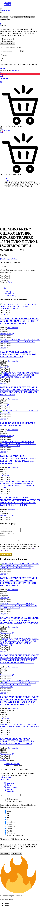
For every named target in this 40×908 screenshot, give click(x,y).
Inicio (6, 178)
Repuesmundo (12, 328)
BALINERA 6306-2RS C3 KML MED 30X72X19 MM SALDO (17, 424)
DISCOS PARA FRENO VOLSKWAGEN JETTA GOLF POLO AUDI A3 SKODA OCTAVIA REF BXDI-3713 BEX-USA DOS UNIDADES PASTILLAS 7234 (19, 659)
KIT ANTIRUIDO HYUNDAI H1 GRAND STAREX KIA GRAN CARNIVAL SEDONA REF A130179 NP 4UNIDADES (19, 620)
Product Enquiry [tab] (10, 296)
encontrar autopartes (7, 43)
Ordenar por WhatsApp (10, 259)
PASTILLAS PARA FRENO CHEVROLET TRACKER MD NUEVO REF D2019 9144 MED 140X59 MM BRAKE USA (19, 459)
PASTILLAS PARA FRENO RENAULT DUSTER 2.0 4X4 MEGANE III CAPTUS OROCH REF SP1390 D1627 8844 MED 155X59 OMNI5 (19, 391)
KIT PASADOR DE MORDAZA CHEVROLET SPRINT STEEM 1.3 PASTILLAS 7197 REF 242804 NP (17, 741)
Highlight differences (14, 801)
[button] (5, 276)
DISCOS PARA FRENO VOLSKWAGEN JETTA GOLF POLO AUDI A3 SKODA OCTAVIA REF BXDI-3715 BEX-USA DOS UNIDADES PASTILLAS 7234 (19, 701)
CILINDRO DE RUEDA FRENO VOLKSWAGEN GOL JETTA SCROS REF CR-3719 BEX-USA (18, 354)
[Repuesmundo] (6, 10)
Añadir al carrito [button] (6, 334)
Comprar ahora (16, 853)
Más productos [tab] (9, 294)
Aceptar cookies (5, 779)
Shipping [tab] (7, 292)
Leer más (3, 367)
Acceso (2, 68)
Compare (3, 314)
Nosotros (7, 3)
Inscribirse (15, 70)
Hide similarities (12, 799)
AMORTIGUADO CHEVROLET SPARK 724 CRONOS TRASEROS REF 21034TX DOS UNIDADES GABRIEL (19, 321)
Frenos (6, 180)
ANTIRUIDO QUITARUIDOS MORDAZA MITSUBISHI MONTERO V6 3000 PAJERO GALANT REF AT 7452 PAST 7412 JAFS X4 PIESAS (20, 501)
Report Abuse (4, 280)
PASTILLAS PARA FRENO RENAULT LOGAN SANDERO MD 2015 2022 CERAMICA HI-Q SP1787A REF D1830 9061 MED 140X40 (19, 582)
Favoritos (7, 5)
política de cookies (6, 777)
